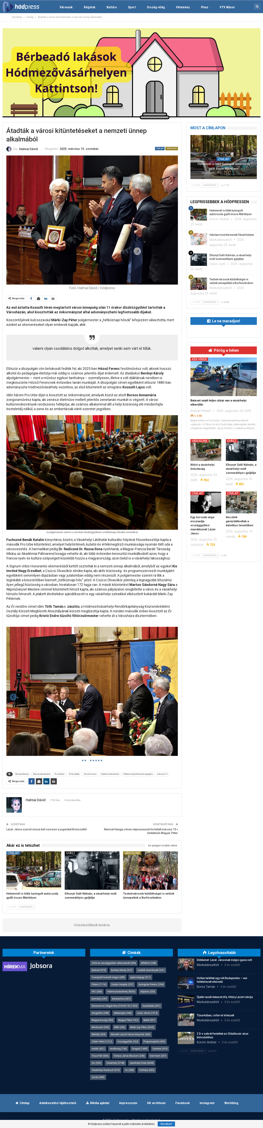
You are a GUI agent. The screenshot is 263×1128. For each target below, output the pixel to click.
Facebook (182, 1103)
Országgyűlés (127, 1041)
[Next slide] (171, 697)
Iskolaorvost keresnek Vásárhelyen (231, 234)
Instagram (207, 1103)
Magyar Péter (128, 1020)
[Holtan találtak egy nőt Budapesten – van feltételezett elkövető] (186, 982)
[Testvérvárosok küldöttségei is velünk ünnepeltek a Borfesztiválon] (150, 870)
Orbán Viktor (102, 1041)
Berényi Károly (22, 774)
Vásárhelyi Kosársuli (106, 1070)
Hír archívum (156, 1103)
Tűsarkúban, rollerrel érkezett (215, 1015)
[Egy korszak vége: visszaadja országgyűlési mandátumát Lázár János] (205, 502)
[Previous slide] (13, 697)
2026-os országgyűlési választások (114, 963)
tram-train (158, 1055)
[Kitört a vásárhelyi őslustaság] (205, 450)
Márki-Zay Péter (142, 1027)
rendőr (98, 1048)
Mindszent (100, 1027)
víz (129, 1070)
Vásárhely (115, 1063)
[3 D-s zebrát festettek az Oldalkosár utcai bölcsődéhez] (186, 1038)
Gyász (70, 853)
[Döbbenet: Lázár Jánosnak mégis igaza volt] (186, 964)
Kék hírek (199, 359)
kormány (99, 998)
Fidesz (99, 984)
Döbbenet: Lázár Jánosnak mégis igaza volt (224, 960)
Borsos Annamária (41, 774)
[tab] (82, 760)
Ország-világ (156, 7)
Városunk (66, 7)
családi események (151, 970)
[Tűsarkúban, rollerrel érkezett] (186, 1020)
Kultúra (112, 7)
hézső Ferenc (90, 774)
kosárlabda (151, 1006)
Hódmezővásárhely (110, 774)
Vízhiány (146, 1070)
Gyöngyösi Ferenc (151, 984)
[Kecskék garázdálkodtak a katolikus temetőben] (241, 502)
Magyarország (102, 1020)
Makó (149, 1020)
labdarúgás (123, 1013)
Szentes (160, 1048)
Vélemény (183, 7)
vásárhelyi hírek (142, 1063)
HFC (97, 991)
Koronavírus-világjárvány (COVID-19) (114, 1006)
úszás (98, 1077)
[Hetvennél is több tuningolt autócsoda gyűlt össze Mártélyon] (33, 870)
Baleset (99, 970)
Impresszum (128, 1103)
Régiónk (89, 7)
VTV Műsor (227, 7)
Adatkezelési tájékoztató (57, 1103)
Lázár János (147, 1013)
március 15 (162, 774)
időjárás (147, 991)
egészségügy (140, 977)
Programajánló (154, 1041)
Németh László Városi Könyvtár (130, 1034)
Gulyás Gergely (122, 984)
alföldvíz (148, 963)
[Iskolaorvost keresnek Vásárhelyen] (198, 239)
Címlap (159, 148)
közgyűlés (100, 1013)
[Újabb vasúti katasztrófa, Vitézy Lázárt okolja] (186, 1001)
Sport (132, 7)
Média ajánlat (99, 1103)
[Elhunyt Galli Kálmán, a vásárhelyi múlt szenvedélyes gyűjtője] (92, 870)
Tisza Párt (100, 1055)
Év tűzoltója (74, 774)
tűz (96, 1063)
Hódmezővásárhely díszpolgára (138, 774)
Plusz (205, 7)
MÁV (119, 1027)
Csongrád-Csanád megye (108, 977)
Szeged (139, 1048)
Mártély (99, 1034)
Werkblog (231, 1103)
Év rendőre (59, 774)
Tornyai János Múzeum (129, 1055)
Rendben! (166, 1123)
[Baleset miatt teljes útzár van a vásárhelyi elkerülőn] (223, 376)
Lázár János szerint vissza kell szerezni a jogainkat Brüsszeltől (46, 829)
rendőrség (118, 1048)
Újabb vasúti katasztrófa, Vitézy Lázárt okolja (225, 997)
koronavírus (121, 998)
